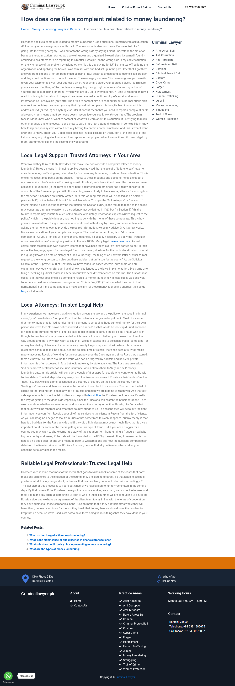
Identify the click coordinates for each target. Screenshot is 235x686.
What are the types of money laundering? (54, 549)
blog (23, 291)
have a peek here (120, 241)
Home (111, 7)
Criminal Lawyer (125, 677)
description (94, 395)
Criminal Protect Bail (134, 7)
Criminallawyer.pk (37, 593)
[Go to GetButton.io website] (8, 682)
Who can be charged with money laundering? (57, 535)
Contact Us (164, 7)
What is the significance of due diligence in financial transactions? (70, 540)
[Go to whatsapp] (8, 676)
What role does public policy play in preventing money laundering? (70, 544)
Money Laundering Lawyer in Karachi (56, 29)
